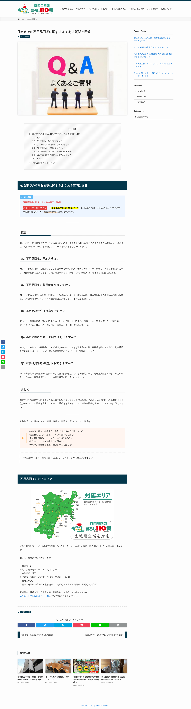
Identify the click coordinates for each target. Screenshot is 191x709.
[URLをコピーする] (118, 625)
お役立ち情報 (25, 36)
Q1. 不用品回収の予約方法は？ (49, 141)
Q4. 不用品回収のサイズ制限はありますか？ (55, 151)
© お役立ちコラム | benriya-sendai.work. (95, 706)
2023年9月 (141, 102)
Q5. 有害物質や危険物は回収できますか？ (54, 155)
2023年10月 (142, 97)
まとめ (39, 158)
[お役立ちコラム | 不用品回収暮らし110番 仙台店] (36, 9)
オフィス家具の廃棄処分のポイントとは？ (151, 47)
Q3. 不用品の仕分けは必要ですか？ (51, 148)
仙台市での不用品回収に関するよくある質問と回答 (56, 134)
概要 (38, 138)
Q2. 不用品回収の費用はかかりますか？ (53, 145)
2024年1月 (141, 91)
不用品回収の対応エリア (43, 163)
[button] (26, 625)
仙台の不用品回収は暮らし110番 (35, 596)
